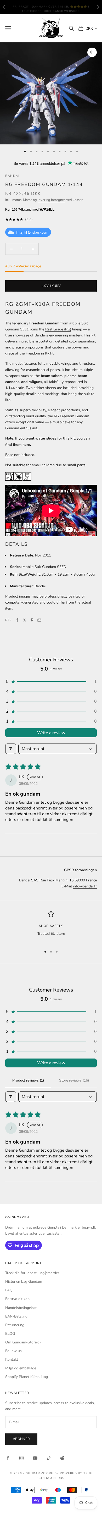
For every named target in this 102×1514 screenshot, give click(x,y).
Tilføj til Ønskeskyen (31, 232)
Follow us (13, 1350)
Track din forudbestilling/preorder (32, 1272)
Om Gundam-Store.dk (23, 1342)
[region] (51, 927)
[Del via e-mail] (39, 620)
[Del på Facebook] (17, 620)
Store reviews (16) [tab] (74, 1080)
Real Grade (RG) (58, 329)
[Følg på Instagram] (21, 1458)
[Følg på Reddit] (62, 1458)
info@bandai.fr (85, 886)
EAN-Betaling (16, 1316)
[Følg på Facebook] (7, 1458)
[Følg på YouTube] (35, 1458)
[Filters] (10, 749)
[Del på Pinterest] (32, 620)
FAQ (9, 1290)
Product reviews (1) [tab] (28, 1080)
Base (9, 454)
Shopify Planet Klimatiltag (26, 1376)
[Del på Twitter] (24, 620)
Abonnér (21, 1439)
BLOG (10, 1333)
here (26, 444)
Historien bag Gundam (23, 1281)
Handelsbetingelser (21, 1307)
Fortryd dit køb (17, 1298)
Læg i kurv (51, 286)
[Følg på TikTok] (48, 1458)
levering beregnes (51, 200)
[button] (51, 681)
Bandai (12, 176)
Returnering (14, 1324)
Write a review (51, 733)
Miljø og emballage (20, 1368)
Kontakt (11, 1359)
